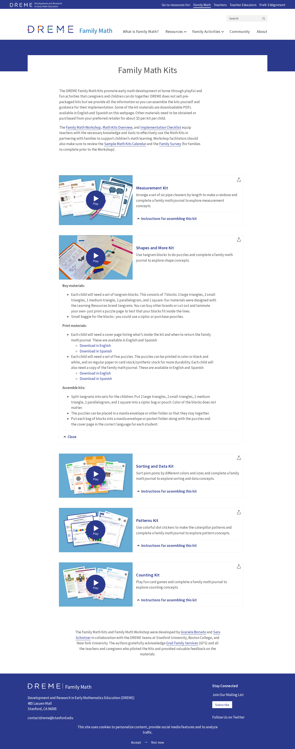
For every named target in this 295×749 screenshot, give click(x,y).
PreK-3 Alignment (272, 5)
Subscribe (222, 705)
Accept (136, 742)
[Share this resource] (239, 180)
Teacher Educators (243, 5)
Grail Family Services (182, 643)
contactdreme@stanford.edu (50, 717)
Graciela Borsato (193, 632)
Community (240, 31)
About (262, 31)
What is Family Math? (141, 31)
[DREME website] (36, 4)
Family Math (202, 5)
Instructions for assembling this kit (169, 218)
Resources (174, 31)
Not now (157, 742)
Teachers (220, 5)
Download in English (95, 345)
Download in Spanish (96, 351)
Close (72, 436)
